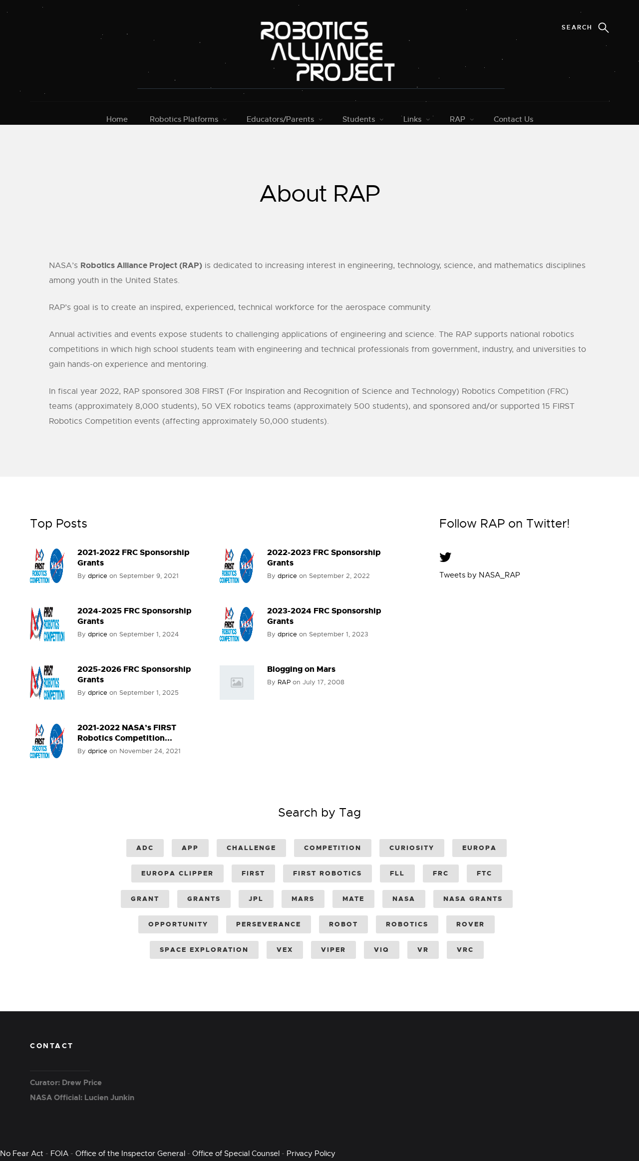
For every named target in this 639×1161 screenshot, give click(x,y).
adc (145, 848)
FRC (441, 873)
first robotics (327, 873)
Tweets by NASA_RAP (479, 575)
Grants (204, 898)
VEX (285, 949)
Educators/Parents (280, 119)
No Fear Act (21, 1153)
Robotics (407, 924)
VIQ (381, 949)
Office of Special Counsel (236, 1153)
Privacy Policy (311, 1153)
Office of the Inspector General (130, 1153)
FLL (397, 873)
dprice (97, 576)
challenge (251, 848)
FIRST (253, 873)
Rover (470, 924)
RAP (457, 119)
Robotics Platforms (184, 119)
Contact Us (513, 119)
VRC (465, 949)
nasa (403, 898)
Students (358, 119)
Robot (343, 924)
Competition (332, 848)
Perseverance (268, 924)
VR (423, 949)
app (190, 848)
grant (145, 898)
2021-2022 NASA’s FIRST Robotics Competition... (126, 732)
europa (479, 848)
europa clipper (177, 873)
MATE (353, 898)
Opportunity (178, 924)
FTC (484, 873)
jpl (256, 898)
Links (412, 119)
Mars (303, 898)
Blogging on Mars (301, 669)
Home (117, 119)
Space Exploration (204, 949)
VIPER (333, 949)
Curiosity (411, 848)
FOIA (59, 1153)
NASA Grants (473, 898)
